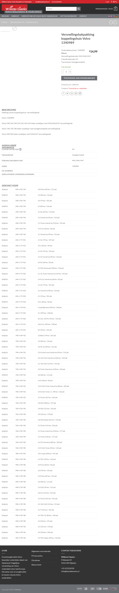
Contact (83, 16)
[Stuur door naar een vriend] (72, 93)
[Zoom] (14, 28)
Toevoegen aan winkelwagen (79, 78)
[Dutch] (109, 16)
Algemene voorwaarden (41, 551)
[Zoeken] (79, 9)
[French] (114, 16)
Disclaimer (35, 560)
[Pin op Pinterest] (76, 93)
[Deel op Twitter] (67, 93)
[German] (116, 16)
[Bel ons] (116, 2)
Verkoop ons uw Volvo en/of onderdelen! (39, 16)
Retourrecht (36, 565)
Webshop (15, 16)
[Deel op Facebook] (63, 93)
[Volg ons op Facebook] (111, 2)
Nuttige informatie (68, 16)
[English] (111, 16)
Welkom (5, 16)
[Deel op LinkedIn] (80, 93)
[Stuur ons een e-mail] (114, 2)
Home (4, 22)
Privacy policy (37, 556)
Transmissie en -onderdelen (24, 22)
